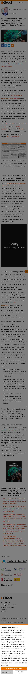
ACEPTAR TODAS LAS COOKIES (14, 668)
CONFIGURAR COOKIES (21, 672)
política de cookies (7, 663)
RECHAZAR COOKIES (7, 672)
